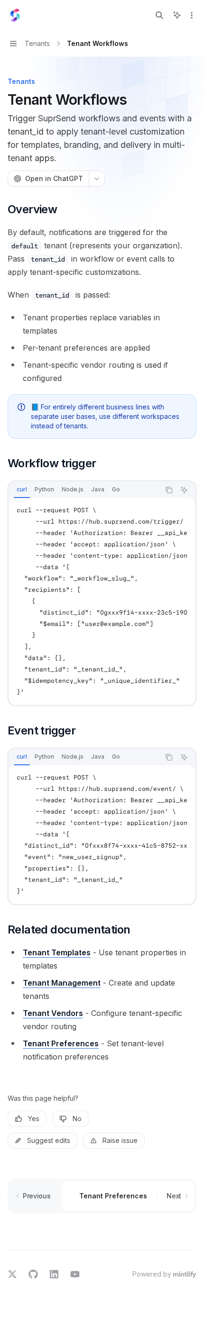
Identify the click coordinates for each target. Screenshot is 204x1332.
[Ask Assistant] (184, 490)
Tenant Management (62, 983)
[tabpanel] (102, 601)
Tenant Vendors (53, 1013)
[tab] (22, 489)
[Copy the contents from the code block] (169, 490)
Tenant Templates (57, 952)
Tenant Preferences (61, 1043)
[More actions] (191, 15)
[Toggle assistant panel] (177, 15)
